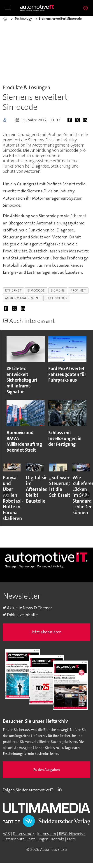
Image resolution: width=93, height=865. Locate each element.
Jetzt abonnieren (46, 632)
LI (60, 789)
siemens (58, 290)
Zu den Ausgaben (46, 769)
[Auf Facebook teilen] (70, 120)
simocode (36, 290)
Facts (71, 839)
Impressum (46, 833)
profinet (78, 290)
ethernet (13, 290)
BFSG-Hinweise (72, 833)
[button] (6, 495)
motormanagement (22, 298)
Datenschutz (23, 833)
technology (56, 298)
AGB (6, 833)
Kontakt (57, 839)
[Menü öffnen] (8, 7)
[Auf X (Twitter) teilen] (78, 120)
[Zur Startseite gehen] (37, 8)
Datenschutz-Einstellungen (25, 839)
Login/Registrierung (86, 8)
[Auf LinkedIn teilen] (86, 120)
